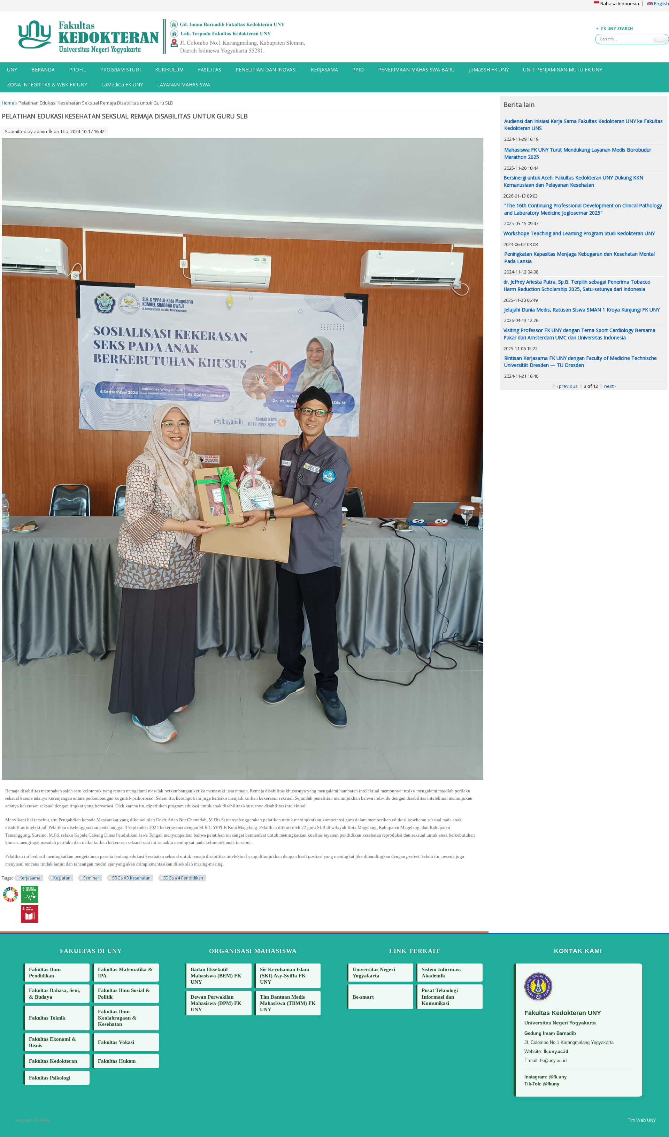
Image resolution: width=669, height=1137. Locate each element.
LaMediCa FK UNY (122, 84)
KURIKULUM (169, 69)
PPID (358, 69)
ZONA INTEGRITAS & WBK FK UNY (47, 84)
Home (8, 103)
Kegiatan (61, 878)
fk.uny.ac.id (556, 1051)
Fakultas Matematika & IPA (125, 972)
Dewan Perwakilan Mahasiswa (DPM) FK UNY (216, 1003)
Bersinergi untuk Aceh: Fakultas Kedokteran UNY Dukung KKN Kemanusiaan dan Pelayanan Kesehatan (573, 181)
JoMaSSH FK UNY (489, 69)
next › (610, 386)
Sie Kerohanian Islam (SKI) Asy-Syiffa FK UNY (284, 975)
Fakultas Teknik (47, 1018)
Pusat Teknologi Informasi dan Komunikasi (440, 996)
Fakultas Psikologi (49, 1078)
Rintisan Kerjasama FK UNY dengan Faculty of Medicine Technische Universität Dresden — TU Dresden (580, 362)
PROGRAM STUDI (120, 69)
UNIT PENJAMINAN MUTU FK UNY (562, 69)
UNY (12, 69)
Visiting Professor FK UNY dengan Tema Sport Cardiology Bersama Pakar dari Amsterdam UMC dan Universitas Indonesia (579, 334)
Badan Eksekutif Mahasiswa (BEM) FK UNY (216, 975)
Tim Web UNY (642, 1120)
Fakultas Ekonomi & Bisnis (52, 1042)
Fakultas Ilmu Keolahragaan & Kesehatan (117, 1017)
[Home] (167, 37)
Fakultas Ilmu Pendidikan (45, 972)
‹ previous (567, 386)
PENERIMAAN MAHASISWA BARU (416, 69)
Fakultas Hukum (117, 1061)
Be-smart (363, 997)
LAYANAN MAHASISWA (183, 84)
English (661, 3)
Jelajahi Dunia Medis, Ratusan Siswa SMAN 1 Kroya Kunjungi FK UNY (582, 309)
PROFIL (77, 69)
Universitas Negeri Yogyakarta (374, 972)
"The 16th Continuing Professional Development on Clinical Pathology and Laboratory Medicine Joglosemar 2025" (583, 209)
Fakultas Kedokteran (53, 1061)
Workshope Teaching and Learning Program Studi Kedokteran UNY (579, 233)
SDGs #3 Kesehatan (131, 878)
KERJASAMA (324, 69)
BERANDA (43, 69)
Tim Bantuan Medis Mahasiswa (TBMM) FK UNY (288, 1003)
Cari (660, 39)
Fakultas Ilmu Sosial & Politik (124, 993)
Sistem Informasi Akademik (441, 972)
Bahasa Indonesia (619, 3)
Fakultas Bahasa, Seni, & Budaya (54, 993)
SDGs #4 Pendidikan (183, 878)
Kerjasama (30, 878)
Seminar (91, 878)
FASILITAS (209, 69)
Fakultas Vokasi (116, 1042)
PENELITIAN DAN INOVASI (266, 69)
